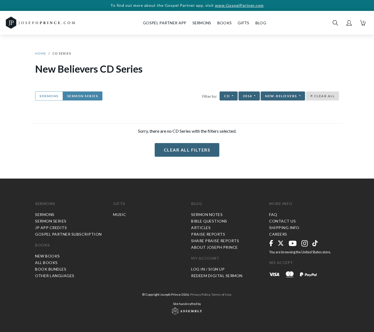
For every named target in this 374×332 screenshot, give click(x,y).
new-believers (281, 96)
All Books (46, 262)
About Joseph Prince (214, 247)
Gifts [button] (243, 22)
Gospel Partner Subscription (68, 234)
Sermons (49, 96)
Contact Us (282, 221)
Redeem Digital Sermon (217, 275)
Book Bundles (50, 269)
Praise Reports (208, 234)
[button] (349, 23)
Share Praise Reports (215, 240)
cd (227, 96)
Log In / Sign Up (208, 269)
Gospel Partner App (164, 22)
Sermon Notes (207, 214)
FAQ (273, 214)
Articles (201, 227)
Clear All (324, 96)
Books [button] (224, 22)
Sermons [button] (201, 22)
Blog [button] (260, 22)
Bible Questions (209, 221)
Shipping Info (284, 227)
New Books (47, 256)
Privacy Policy (200, 294)
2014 (248, 96)
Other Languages (54, 275)
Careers (278, 234)
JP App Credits (51, 227)
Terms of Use (221, 294)
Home (40, 53)
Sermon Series (82, 96)
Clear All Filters (187, 149)
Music (119, 214)
